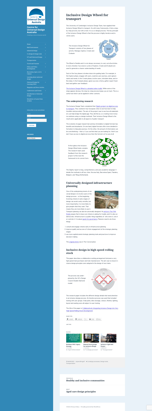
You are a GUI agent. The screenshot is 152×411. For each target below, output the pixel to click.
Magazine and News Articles (35, 87)
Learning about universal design (34, 78)
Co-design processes (93, 361)
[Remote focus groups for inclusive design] (91, 338)
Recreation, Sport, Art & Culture (34, 73)
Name (29, 114)
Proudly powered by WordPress (90, 407)
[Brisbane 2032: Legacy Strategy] (74, 338)
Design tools (104, 361)
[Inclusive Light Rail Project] (108, 338)
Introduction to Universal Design (34, 95)
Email (28, 118)
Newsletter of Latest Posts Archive (35, 100)
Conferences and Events (34, 90)
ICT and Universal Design (34, 57)
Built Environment (32, 47)
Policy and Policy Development (32, 68)
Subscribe (31, 125)
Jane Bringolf (81, 361)
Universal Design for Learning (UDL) (33, 83)
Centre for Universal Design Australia (36, 30)
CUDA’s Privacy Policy (72, 407)
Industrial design (32, 51)
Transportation (31, 60)
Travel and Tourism (33, 63)
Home (29, 44)
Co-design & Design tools (34, 54)
